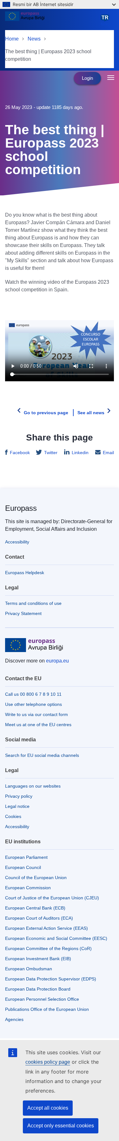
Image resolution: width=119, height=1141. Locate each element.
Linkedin (80, 452)
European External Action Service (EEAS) (46, 928)
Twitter (50, 452)
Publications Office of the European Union (47, 1009)
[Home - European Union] (51, 20)
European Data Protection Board (37, 989)
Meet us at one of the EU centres (38, 724)
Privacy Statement (23, 613)
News (34, 38)
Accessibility (17, 541)
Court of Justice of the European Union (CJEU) (52, 897)
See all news (90, 412)
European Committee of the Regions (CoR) (48, 948)
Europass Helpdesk (24, 572)
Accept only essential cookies (60, 1125)
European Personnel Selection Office (42, 999)
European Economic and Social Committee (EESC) (56, 938)
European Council (23, 867)
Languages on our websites (33, 786)
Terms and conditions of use (33, 603)
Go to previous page (46, 412)
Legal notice (17, 806)
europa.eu (57, 660)
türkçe (106, 20)
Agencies (14, 1019)
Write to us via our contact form (36, 714)
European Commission (28, 887)
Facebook (20, 452)
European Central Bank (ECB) (35, 907)
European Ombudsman (28, 968)
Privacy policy (18, 796)
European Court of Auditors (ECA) (39, 918)
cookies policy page (47, 1062)
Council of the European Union (36, 877)
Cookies (13, 816)
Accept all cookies (47, 1108)
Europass (21, 508)
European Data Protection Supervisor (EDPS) (50, 978)
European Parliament (26, 857)
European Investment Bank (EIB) (38, 958)
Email (108, 452)
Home (12, 38)
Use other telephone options (33, 704)
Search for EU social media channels (42, 755)
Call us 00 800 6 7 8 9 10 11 (33, 694)
